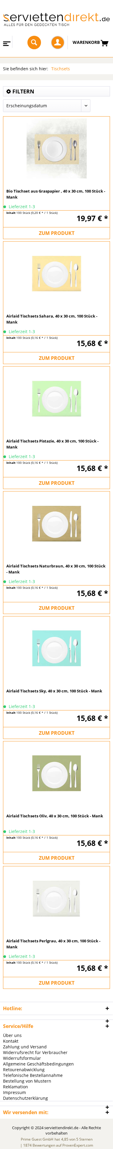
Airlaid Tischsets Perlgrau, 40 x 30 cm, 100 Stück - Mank (53, 944)
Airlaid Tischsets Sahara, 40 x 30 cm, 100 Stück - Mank (51, 319)
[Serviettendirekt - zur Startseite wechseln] (56, 23)
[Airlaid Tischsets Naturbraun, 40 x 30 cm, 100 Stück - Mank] (56, 522)
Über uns (12, 1035)
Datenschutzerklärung (25, 1098)
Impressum (14, 1092)
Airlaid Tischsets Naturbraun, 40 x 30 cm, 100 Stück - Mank (55, 569)
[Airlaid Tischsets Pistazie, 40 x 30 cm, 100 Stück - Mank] (56, 397)
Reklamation (15, 1087)
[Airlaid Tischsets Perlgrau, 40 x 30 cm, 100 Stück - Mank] (56, 897)
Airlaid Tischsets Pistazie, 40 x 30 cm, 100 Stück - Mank (52, 444)
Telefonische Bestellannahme (33, 1075)
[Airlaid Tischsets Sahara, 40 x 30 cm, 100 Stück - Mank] (56, 273)
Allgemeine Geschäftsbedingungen (38, 1064)
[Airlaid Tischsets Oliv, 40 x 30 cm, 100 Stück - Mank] (56, 772)
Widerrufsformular (22, 1058)
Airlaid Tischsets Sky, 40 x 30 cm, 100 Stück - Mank (54, 691)
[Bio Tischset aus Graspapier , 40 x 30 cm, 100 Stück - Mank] (56, 148)
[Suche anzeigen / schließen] (34, 42)
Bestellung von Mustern (27, 1081)
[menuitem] (6, 42)
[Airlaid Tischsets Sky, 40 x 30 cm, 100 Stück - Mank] (56, 647)
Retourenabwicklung (24, 1069)
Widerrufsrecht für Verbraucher (35, 1052)
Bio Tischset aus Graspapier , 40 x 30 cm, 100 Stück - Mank (55, 194)
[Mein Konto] (57, 42)
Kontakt (10, 1041)
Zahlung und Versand (25, 1047)
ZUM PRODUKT (56, 233)
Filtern (22, 91)
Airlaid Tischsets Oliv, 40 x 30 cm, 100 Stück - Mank (54, 816)
